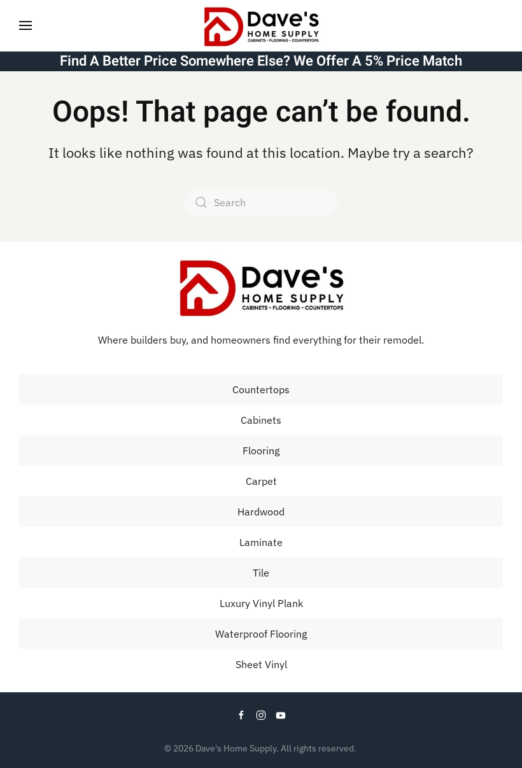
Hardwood (261, 511)
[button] (25, 25)
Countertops (261, 389)
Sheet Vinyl (261, 664)
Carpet (261, 481)
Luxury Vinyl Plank (261, 603)
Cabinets (261, 420)
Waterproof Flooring (261, 633)
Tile (261, 572)
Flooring (261, 450)
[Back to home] (261, 25)
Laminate (261, 542)
